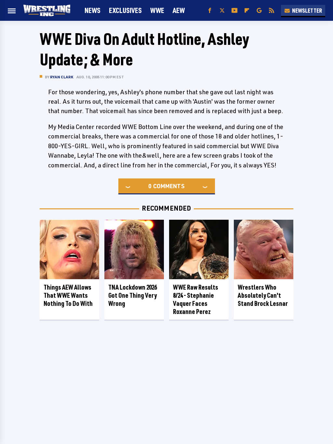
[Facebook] (210, 10)
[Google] (259, 10)
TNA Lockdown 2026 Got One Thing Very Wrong (132, 295)
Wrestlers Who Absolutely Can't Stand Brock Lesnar (263, 295)
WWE (157, 10)
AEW (179, 10)
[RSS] (271, 10)
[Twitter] (222, 10)
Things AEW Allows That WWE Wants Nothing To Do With (68, 295)
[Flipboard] (247, 10)
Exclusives (125, 10)
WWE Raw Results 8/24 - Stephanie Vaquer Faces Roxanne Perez (195, 299)
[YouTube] (234, 10)
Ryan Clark (61, 76)
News (92, 10)
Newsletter (307, 10)
